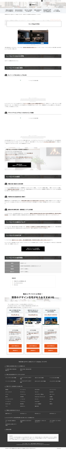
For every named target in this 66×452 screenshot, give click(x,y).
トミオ (6, 406)
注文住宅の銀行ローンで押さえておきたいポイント (40, 421)
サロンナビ (36, 391)
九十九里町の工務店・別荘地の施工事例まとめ (10, 370)
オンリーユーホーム (53, 389)
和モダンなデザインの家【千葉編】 (40, 381)
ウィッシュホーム (23, 389)
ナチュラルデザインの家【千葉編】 (55, 381)
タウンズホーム (22, 391)
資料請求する (15, 350)
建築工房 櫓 (37, 406)
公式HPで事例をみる (15, 345)
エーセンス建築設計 (38, 403)
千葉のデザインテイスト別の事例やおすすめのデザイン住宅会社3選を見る (33, 249)
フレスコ (6, 394)
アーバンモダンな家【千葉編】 (54, 377)
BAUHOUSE (51, 391)
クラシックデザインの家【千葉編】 (10, 377)
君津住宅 (51, 403)
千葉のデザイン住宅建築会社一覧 (20, 281)
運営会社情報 (8, 429)
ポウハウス (16, 284)
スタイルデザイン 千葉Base (39, 394)
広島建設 (51, 396)
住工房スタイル (22, 406)
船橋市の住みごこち (8, 413)
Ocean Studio (37, 401)
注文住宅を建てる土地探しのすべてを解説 (10, 425)
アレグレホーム (22, 401)
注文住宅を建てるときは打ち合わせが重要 (25, 421)
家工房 (6, 396)
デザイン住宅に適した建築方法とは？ (10, 421)
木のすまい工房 (7, 403)
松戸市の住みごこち (53, 413)
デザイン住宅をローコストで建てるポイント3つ (55, 421)
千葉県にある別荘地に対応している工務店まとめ (15, 366)
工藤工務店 (22, 396)
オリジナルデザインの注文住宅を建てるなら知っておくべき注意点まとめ (20, 417)
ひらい (51, 401)
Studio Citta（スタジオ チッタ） (40, 396)
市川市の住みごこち (23, 413)
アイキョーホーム (23, 394)
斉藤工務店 (22, 403)
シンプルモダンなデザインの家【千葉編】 (25, 381)
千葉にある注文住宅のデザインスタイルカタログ (15, 374)
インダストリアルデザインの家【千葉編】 (25, 378)
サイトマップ (59, 448)
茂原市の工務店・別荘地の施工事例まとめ (25, 370)
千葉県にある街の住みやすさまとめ (13, 410)
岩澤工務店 (51, 399)
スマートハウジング (8, 391)
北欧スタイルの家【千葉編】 (39, 377)
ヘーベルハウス (22, 399)
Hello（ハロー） (52, 394)
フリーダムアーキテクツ (18, 282)
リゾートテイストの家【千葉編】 (10, 381)
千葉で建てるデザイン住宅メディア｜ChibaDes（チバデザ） (52, 0)
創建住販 (6, 389)
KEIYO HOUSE (37, 389)
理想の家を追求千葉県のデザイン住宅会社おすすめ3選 (19, 165)
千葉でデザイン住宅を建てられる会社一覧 (14, 386)
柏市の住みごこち (37, 413)
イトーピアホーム (8, 401)
